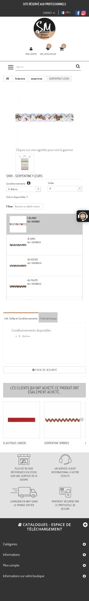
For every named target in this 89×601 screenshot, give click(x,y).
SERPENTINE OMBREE (56, 443)
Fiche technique (48, 318)
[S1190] (62, 420)
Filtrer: (9, 206)
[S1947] (21, 420)
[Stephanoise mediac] (44, 29)
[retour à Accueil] (7, 78)
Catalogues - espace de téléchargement (46, 527)
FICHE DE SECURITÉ (46, 369)
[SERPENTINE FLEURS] (25, 163)
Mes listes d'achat (48, 54)
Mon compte (31, 54)
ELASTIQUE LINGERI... (15, 443)
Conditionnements (16, 183)
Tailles (51, 183)
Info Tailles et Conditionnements (20, 318)
